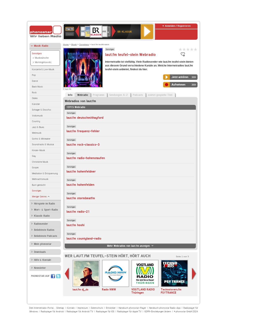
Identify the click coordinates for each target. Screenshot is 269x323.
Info (70, 95)
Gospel (35, 167)
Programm (98, 95)
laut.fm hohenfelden (80, 185)
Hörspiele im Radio (44, 203)
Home (66, 44)
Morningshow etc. (43, 62)
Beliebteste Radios (44, 229)
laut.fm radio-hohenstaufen (85, 158)
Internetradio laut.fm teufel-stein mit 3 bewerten (188, 49)
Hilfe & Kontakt (42, 259)
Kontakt (71, 308)
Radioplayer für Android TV (80, 311)
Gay (34, 156)
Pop (34, 75)
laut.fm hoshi (75, 225)
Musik (74, 44)
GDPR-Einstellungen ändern (157, 311)
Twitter (58, 276)
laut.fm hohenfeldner (81, 171)
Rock (34, 92)
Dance (35, 81)
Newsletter (40, 267)
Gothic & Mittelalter (41, 138)
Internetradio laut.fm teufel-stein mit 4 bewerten (192, 49)
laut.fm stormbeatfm (80, 198)
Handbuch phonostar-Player (132, 308)
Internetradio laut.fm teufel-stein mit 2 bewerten (184, 49)
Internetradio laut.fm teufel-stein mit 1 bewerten (180, 49)
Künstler (36, 104)
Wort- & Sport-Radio (46, 209)
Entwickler (111, 308)
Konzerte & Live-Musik (43, 69)
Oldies (35, 98)
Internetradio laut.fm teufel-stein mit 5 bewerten (196, 49)
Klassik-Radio (42, 215)
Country (36, 121)
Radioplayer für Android (52, 311)
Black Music (37, 86)
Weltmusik (36, 133)
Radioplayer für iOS (105, 311)
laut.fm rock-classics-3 (83, 144)
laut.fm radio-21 (78, 212)
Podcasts (138, 95)
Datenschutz (97, 308)
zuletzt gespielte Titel (160, 95)
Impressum (83, 308)
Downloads (40, 251)
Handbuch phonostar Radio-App (165, 308)
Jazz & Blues (38, 127)
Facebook (53, 276)
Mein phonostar (42, 244)
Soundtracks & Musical (43, 144)
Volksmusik (37, 115)
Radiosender (41, 223)
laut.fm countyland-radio (83, 238)
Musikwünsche (42, 58)
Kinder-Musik (38, 150)
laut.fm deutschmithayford (84, 118)
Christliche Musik (40, 162)
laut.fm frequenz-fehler (83, 131)
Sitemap (60, 308)
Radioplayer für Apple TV (129, 311)
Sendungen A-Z (118, 95)
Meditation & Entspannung (45, 173)
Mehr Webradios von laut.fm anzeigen (128, 245)
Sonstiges (37, 53)
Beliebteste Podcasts (45, 236)
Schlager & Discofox (41, 109)
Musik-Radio (41, 45)
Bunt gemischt (39, 185)
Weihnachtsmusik (40, 179)
